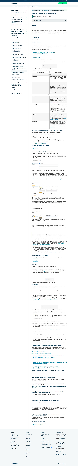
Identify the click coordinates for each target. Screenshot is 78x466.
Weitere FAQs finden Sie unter (37, 353)
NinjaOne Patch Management (15, 437)
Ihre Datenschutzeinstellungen (46, 447)
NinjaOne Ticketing (14, 444)
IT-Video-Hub (28, 438)
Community (27, 452)
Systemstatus (28, 444)
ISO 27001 (42, 437)
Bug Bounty (42, 438)
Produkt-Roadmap (14, 449)
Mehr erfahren (33, 0)
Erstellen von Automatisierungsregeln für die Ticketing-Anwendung (44, 52)
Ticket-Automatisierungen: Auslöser (41, 53)
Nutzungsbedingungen (59, 450)
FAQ (26, 453)
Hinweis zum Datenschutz (45, 434)
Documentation (15, 6)
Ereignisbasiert (35, 148)
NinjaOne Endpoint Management (16, 435)
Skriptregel (35, 262)
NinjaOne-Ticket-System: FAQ (46, 353)
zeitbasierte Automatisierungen (40, 383)
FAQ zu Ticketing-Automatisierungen (40, 351)
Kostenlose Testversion (63, 3)
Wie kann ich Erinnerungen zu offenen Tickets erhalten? (42, 358)
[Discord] (64, 454)
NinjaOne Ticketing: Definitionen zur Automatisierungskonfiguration (46, 299)
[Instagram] (62, 454)
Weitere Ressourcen (36, 57)
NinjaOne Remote (13, 438)
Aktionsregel (35, 258)
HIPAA (42, 435)
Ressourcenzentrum (29, 434)
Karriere (27, 456)
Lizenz (27, 457)
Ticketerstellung (21, 6)
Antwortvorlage (35, 261)
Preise (40, 3)
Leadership (27, 450)
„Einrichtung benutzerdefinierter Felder (39, 178)
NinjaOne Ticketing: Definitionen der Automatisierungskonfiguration (50, 271)
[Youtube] (58, 454)
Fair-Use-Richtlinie (59, 451)
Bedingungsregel (36, 260)
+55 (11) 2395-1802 (62, 443)
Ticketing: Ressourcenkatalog (38, 424)
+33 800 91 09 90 (62, 438)
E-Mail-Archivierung (14, 448)
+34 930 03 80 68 (62, 439)
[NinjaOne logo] (14, 3)
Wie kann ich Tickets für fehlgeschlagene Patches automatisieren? (44, 357)
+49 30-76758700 (63, 435)
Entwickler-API (28, 442)
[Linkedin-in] (56, 454)
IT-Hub (27, 437)
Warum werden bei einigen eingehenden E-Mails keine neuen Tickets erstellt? (45, 366)
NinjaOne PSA (13, 441)
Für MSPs (35, 3)
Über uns (27, 449)
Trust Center (28, 445)
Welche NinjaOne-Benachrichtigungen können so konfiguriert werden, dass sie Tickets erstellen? (49, 364)
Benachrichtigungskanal (51, 252)
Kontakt (58, 0)
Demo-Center (28, 441)
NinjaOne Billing (13, 442)
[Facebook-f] (60, 454)
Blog (26, 435)
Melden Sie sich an (45, 10)
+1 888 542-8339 (54, 0)
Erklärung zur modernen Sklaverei (46, 444)
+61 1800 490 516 (61, 442)
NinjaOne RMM (13, 434)
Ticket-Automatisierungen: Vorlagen (41, 54)
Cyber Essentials (43, 443)
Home (12, 6)
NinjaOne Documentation (15, 445)
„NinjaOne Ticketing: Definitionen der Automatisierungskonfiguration (52, 179)
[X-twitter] (65, 454)
